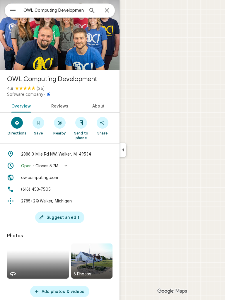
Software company (25, 94)
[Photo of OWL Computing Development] (60, 35)
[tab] (20, 105)
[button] (60, 166)
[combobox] (53, 10)
